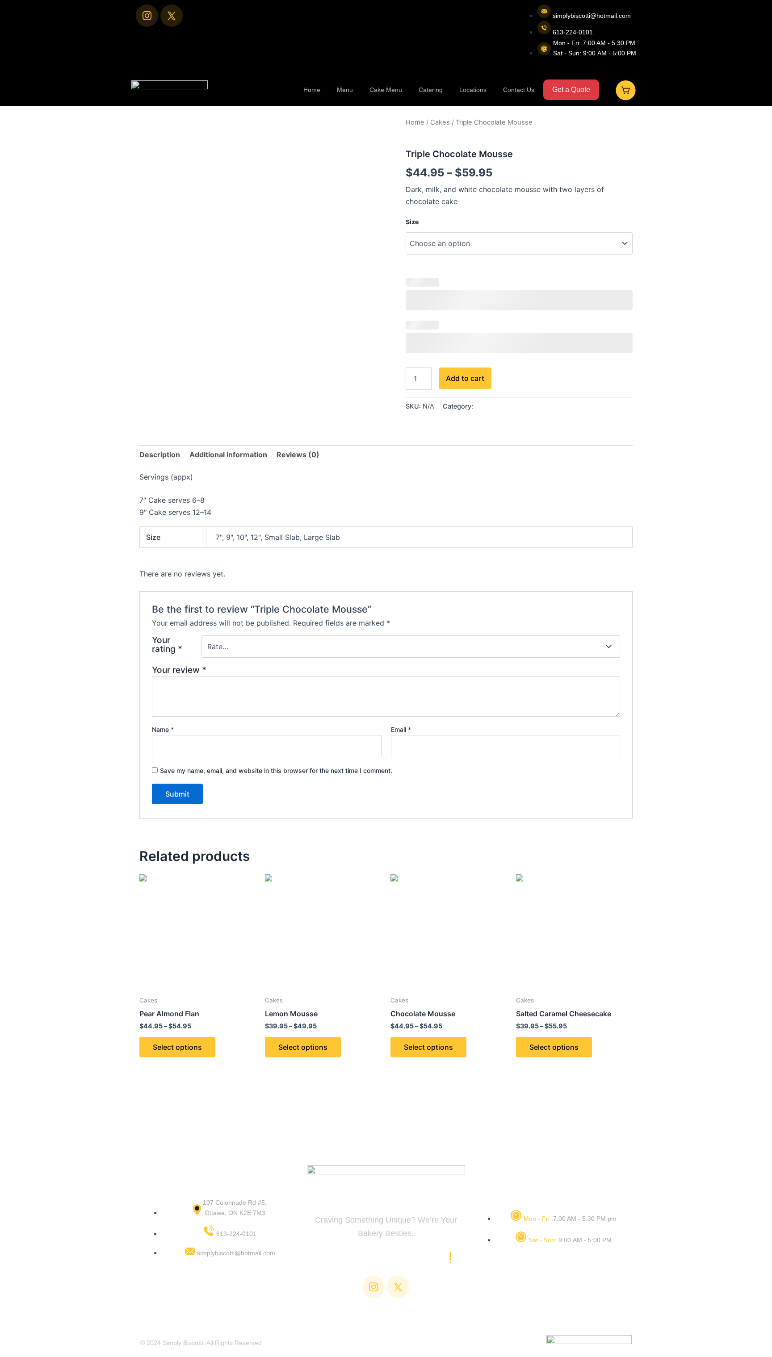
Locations (473, 89)
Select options (177, 1047)
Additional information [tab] (228, 454)
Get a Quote (571, 89)
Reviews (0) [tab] (298, 454)
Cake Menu (385, 89)
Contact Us (518, 89)
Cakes (440, 122)
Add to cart (465, 378)
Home (311, 89)
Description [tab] (159, 454)
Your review (179, 669)
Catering (431, 89)
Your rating (167, 644)
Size (412, 221)
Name (163, 729)
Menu (345, 89)
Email (401, 729)
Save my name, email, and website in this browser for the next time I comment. (276, 770)
